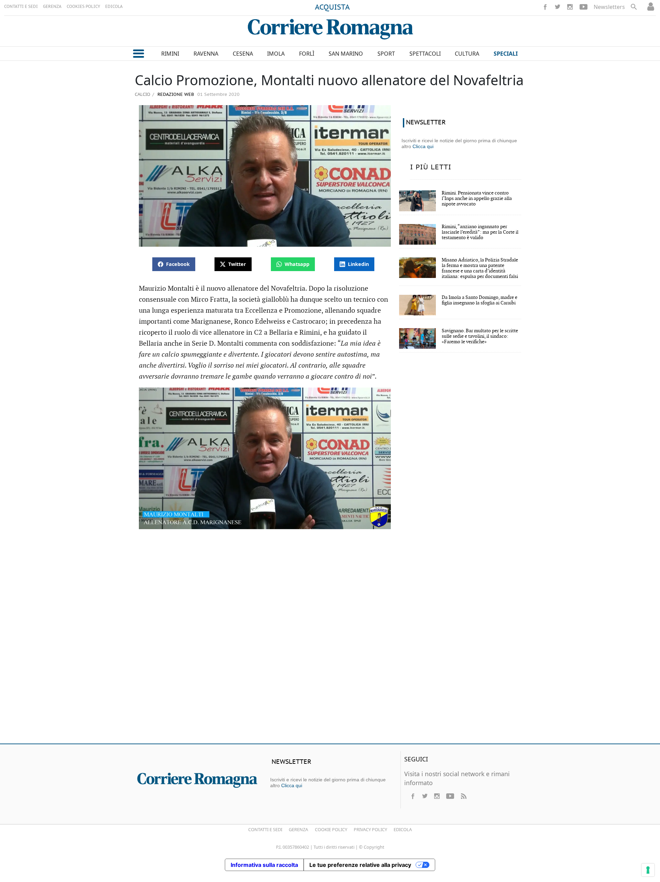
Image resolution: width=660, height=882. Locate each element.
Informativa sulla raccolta (264, 864)
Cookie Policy (331, 829)
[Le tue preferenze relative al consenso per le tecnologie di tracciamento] (647, 870)
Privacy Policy (370, 829)
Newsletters (609, 7)
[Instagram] (569, 6)
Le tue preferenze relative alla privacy (360, 864)
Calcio (142, 94)
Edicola (403, 829)
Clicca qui (422, 146)
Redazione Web (175, 94)
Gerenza (298, 829)
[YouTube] (583, 6)
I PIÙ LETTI (430, 167)
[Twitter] (557, 6)
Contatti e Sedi (265, 829)
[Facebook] (545, 6)
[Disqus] (330, 639)
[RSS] (463, 796)
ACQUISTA (332, 7)
